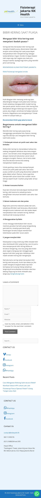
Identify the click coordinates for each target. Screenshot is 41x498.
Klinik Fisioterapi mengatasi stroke (15, 72)
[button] (37, 494)
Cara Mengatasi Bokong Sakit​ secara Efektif (19, 383)
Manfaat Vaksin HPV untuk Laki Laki (16, 385)
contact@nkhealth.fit (11, 433)
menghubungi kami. (17, 274)
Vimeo (8, 355)
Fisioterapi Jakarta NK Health (28, 10)
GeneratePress (20, 495)
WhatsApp (10, 371)
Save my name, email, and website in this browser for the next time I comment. (19, 325)
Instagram (9, 365)
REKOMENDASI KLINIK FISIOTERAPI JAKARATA (19, 67)
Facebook (8, 360)
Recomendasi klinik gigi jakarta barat (17, 120)
